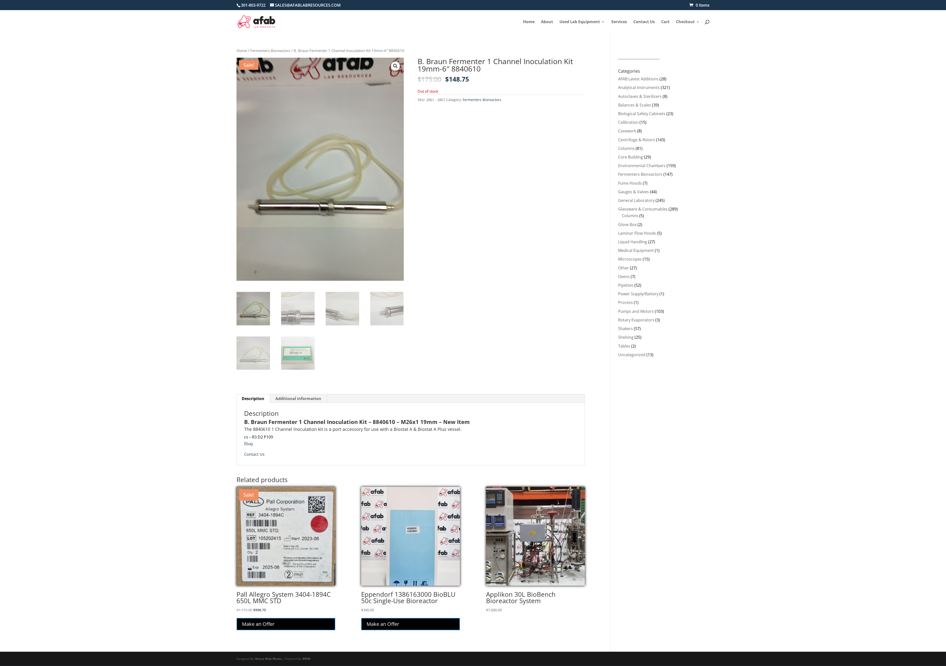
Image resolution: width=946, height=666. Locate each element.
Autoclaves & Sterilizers (640, 96)
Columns (626, 148)
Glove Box (627, 224)
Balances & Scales (634, 105)
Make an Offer (258, 624)
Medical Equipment (636, 250)
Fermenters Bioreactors (270, 50)
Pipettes (625, 285)
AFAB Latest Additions (638, 79)
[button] (395, 66)
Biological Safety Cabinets (641, 113)
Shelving (626, 337)
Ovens (624, 276)
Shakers (625, 328)
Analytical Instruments (639, 87)
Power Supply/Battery (638, 294)
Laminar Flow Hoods (637, 233)
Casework (627, 131)
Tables (624, 346)
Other (623, 268)
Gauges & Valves (633, 191)
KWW (306, 659)
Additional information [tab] (298, 398)
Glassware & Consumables (643, 209)
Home (241, 50)
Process (625, 302)
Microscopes (630, 259)
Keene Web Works (268, 659)
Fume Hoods (630, 183)
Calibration (628, 122)
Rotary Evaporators (636, 320)
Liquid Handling (632, 242)
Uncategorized (631, 354)
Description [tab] (253, 398)
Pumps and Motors (636, 311)
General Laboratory (636, 200)
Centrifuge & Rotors (636, 139)
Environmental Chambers (642, 165)
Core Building (630, 157)
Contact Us (254, 454)
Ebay (248, 443)
